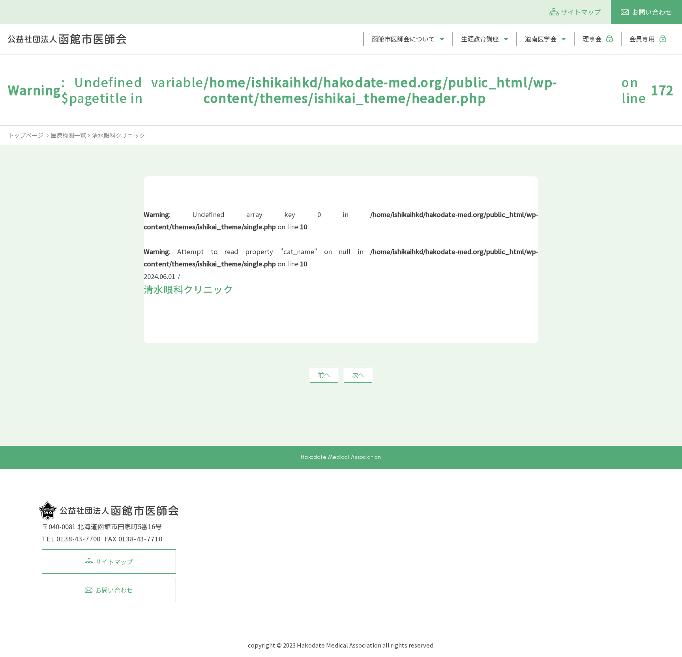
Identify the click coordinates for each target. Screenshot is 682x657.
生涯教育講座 (480, 39)
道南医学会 (540, 39)
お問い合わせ (652, 12)
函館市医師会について (403, 39)
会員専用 (642, 39)
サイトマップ (581, 12)
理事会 (592, 39)
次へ (358, 375)
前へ (324, 375)
